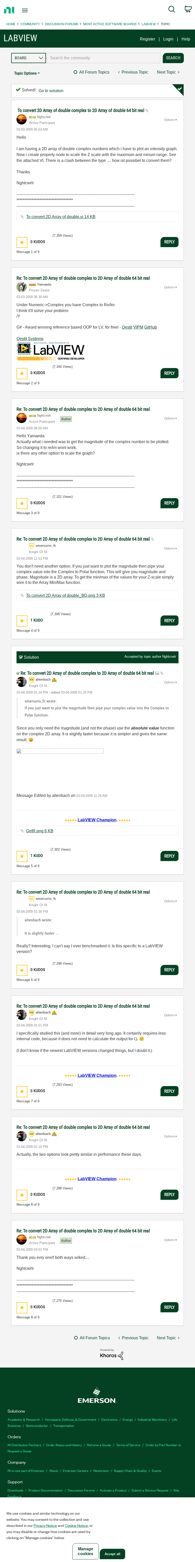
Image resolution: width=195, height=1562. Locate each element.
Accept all (112, 1554)
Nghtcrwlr (169, 656)
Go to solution (51, 91)
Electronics (109, 1419)
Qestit (127, 327)
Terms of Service (128, 1444)
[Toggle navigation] (30, 10)
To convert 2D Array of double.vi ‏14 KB (60, 217)
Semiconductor (37, 1425)
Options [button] (169, 120)
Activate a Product (113, 1490)
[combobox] (103, 58)
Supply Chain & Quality (130, 1470)
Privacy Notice (45, 1525)
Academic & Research (24, 1419)
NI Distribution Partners (24, 1444)
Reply (169, 241)
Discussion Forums (61, 23)
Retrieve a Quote (99, 1444)
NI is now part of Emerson (26, 1470)
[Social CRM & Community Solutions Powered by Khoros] (111, 1354)
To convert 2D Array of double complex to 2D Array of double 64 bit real (81, 110)
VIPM (138, 327)
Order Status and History (64, 1444)
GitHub (150, 327)
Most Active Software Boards (110, 23)
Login (168, 39)
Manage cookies (85, 1551)
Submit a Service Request (150, 1490)
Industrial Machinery (152, 1419)
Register (147, 39)
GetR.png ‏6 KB (39, 831)
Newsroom (101, 1470)
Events (156, 1470)
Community (30, 23)
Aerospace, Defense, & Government (70, 1419)
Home (10, 23)
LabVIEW (149, 23)
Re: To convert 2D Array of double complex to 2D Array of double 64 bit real (83, 278)
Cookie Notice (76, 1525)
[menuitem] (171, 10)
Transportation (63, 1425)
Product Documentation (45, 1490)
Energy (128, 1419)
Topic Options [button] (25, 73)
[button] (22, 242)
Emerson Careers (75, 1470)
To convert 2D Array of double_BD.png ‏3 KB (65, 595)
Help (186, 39)
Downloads (15, 1490)
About (53, 1470)
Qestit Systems (30, 338)
